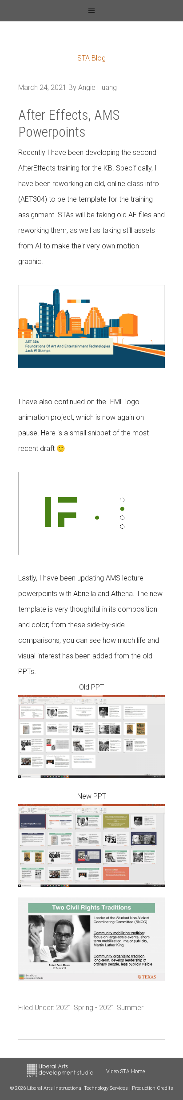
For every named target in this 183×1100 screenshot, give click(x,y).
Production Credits (152, 1088)
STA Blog (91, 58)
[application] (91, 513)
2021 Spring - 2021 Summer (99, 1007)
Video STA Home (125, 1071)
